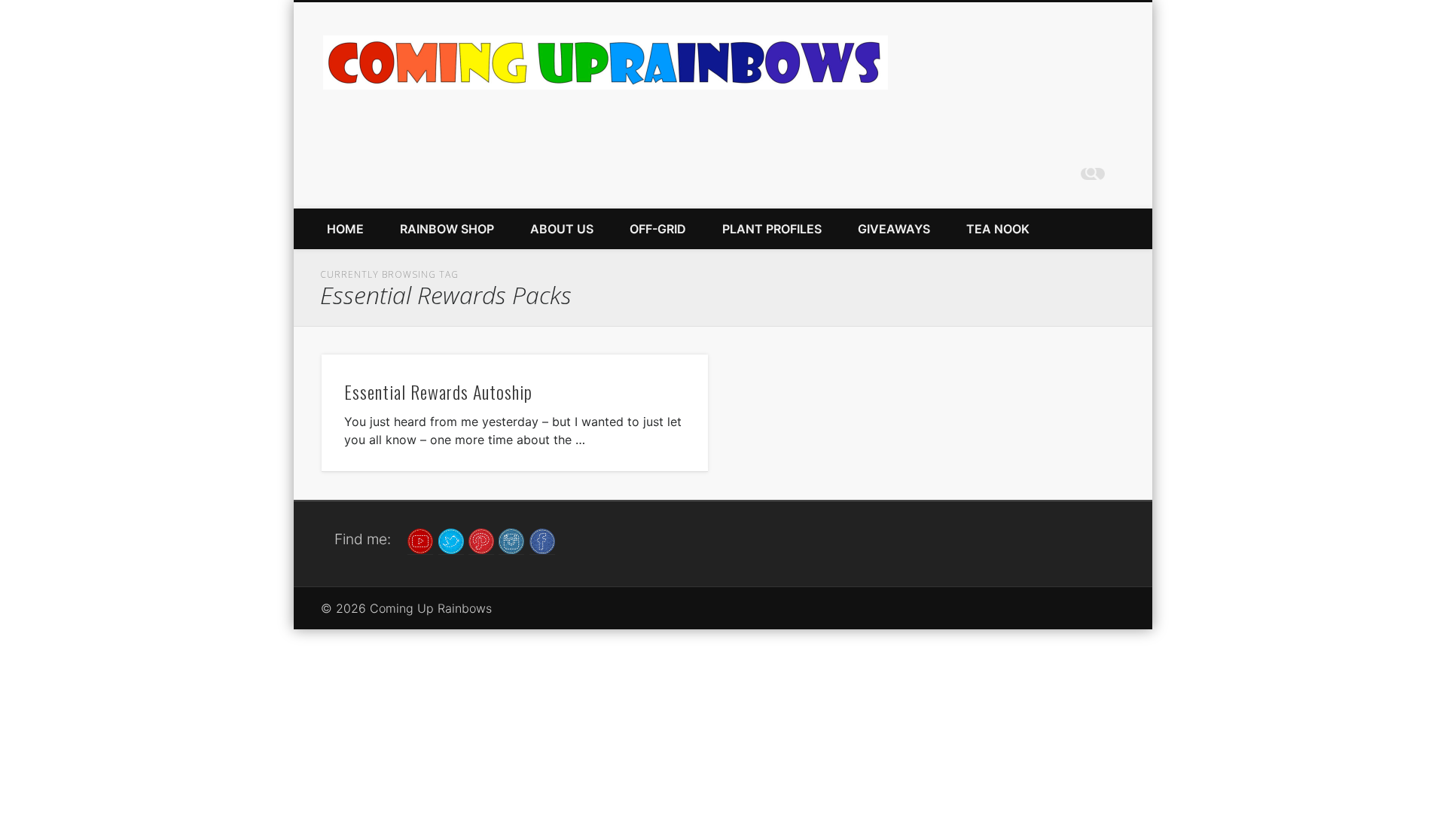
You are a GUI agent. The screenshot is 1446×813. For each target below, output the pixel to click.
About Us (561, 228)
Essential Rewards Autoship (438, 391)
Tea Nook (998, 228)
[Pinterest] (481, 539)
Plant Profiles (772, 228)
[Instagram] (511, 539)
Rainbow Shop (447, 228)
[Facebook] (542, 539)
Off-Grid (658, 228)
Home (345, 228)
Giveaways (894, 228)
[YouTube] (420, 539)
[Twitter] (451, 539)
